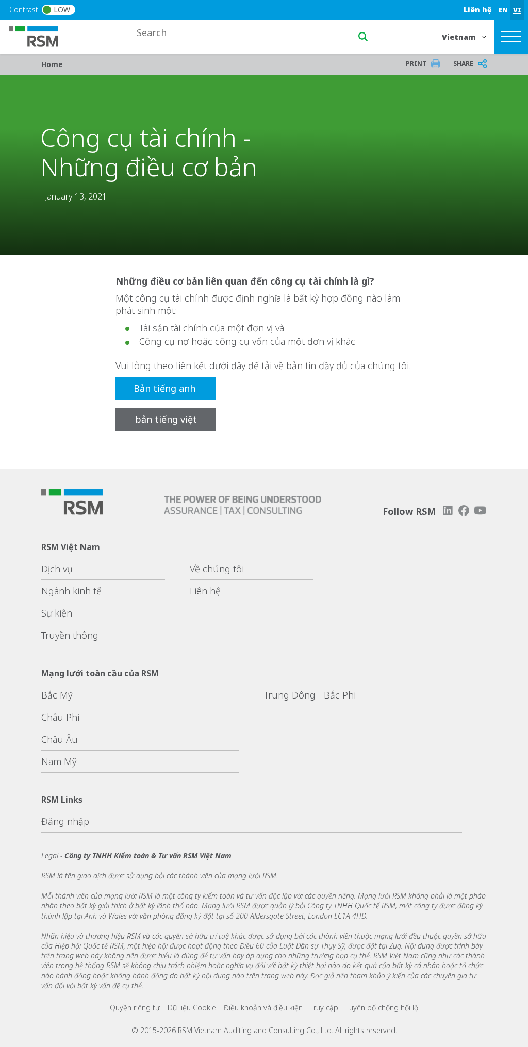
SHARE (463, 63)
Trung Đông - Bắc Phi (310, 695)
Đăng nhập (65, 821)
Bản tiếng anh (166, 388)
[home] (40, 35)
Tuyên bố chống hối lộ (382, 1007)
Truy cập (324, 1007)
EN (503, 9)
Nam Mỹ (58, 761)
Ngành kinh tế (71, 591)
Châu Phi (60, 717)
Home (52, 64)
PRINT (416, 63)
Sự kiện (56, 613)
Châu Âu (59, 739)
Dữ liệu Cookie (192, 1007)
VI (517, 9)
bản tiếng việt (166, 419)
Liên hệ (478, 9)
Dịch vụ (57, 568)
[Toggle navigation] (511, 37)
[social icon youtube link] (480, 510)
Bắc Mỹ (56, 695)
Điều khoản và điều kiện (263, 1007)
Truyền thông (69, 635)
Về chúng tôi (217, 568)
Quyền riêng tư (135, 1007)
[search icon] (363, 36)
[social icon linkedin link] (447, 510)
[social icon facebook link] (464, 510)
